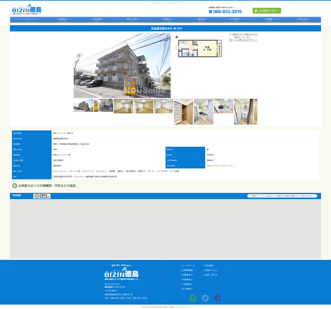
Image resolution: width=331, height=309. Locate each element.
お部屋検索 (97, 19)
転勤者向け (63, 19)
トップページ (28, 19)
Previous (69, 111)
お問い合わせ (303, 19)
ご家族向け (201, 19)
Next (261, 111)
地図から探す (132, 19)
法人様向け (235, 19)
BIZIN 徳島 (27, 9)
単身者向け (167, 19)
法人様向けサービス (267, 11)
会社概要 (269, 19)
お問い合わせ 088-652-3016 (225, 10)
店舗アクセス (211, 270)
